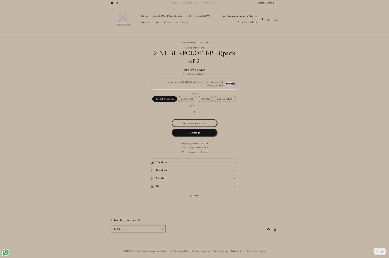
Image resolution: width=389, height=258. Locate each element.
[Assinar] (162, 229)
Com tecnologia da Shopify (157, 251)
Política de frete (237, 251)
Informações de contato (256, 251)
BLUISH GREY (225, 99)
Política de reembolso (180, 251)
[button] (204, 16)
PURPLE (205, 99)
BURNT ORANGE (164, 99)
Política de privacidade (201, 251)
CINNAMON (187, 99)
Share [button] (196, 196)
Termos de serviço (220, 251)
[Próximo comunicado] (227, 3)
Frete (185, 74)
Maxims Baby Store (138, 251)
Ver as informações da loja (194, 152)
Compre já (194, 133)
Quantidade (194, 106)
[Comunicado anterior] (162, 3)
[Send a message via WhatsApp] (6, 252)
